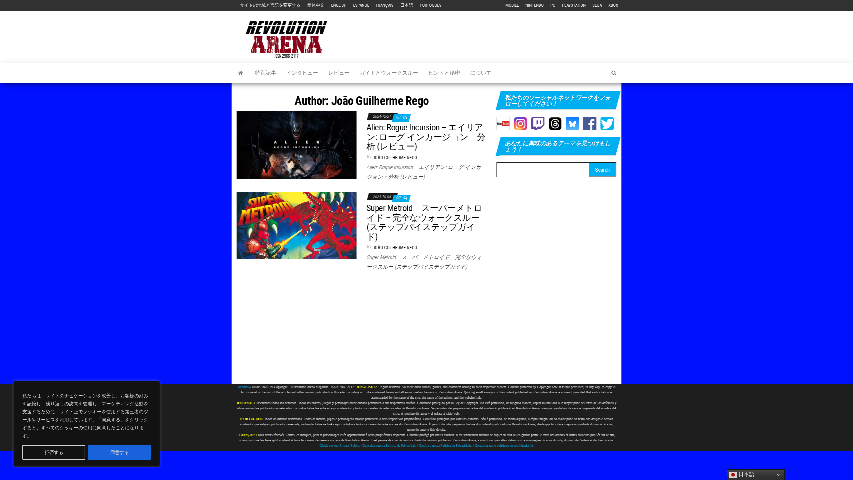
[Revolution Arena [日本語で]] (241, 73)
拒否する (54, 452)
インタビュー (302, 73)
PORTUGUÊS (430, 5)
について (480, 73)
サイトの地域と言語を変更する (270, 5)
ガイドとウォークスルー (389, 73)
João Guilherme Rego (395, 157)
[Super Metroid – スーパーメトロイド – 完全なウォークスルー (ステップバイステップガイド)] (297, 225)
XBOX (613, 5)
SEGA (597, 5)
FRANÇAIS (385, 5)
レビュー (339, 73)
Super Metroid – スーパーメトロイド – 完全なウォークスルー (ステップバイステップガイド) (424, 222)
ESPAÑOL (361, 5)
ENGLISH (339, 5)
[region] (86, 424)
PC (552, 5)
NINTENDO (534, 5)
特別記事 (265, 73)
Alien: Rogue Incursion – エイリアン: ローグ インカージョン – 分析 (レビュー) (426, 136)
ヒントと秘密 (444, 73)
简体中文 (316, 5)
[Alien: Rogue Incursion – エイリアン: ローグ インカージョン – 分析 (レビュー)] (297, 144)
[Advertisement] (495, 31)
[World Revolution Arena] (250, 387)
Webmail (243, 387)
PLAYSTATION (574, 5)
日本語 (406, 5)
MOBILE (512, 5)
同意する (119, 452)
